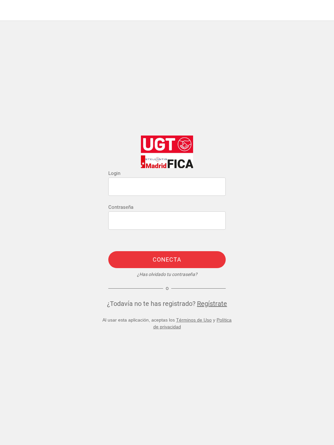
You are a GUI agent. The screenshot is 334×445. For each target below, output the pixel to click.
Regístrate (212, 304)
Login (114, 173)
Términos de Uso (194, 320)
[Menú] (10, 10)
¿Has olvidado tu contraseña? (167, 274)
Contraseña (120, 207)
